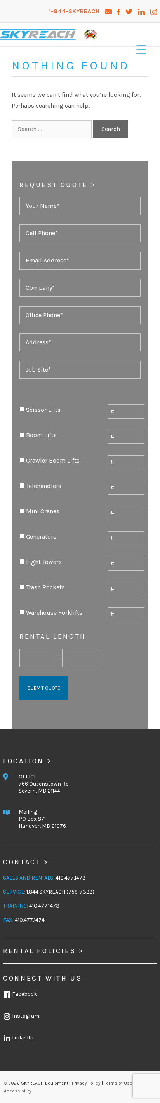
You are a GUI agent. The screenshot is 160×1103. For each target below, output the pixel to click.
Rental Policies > (43, 951)
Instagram (25, 1016)
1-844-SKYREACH (75, 11)
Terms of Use (118, 1083)
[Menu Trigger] (141, 49)
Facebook (24, 994)
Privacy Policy (86, 1083)
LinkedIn (22, 1037)
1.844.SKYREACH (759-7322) (60, 891)
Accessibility (17, 1091)
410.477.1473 (71, 877)
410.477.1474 (30, 920)
